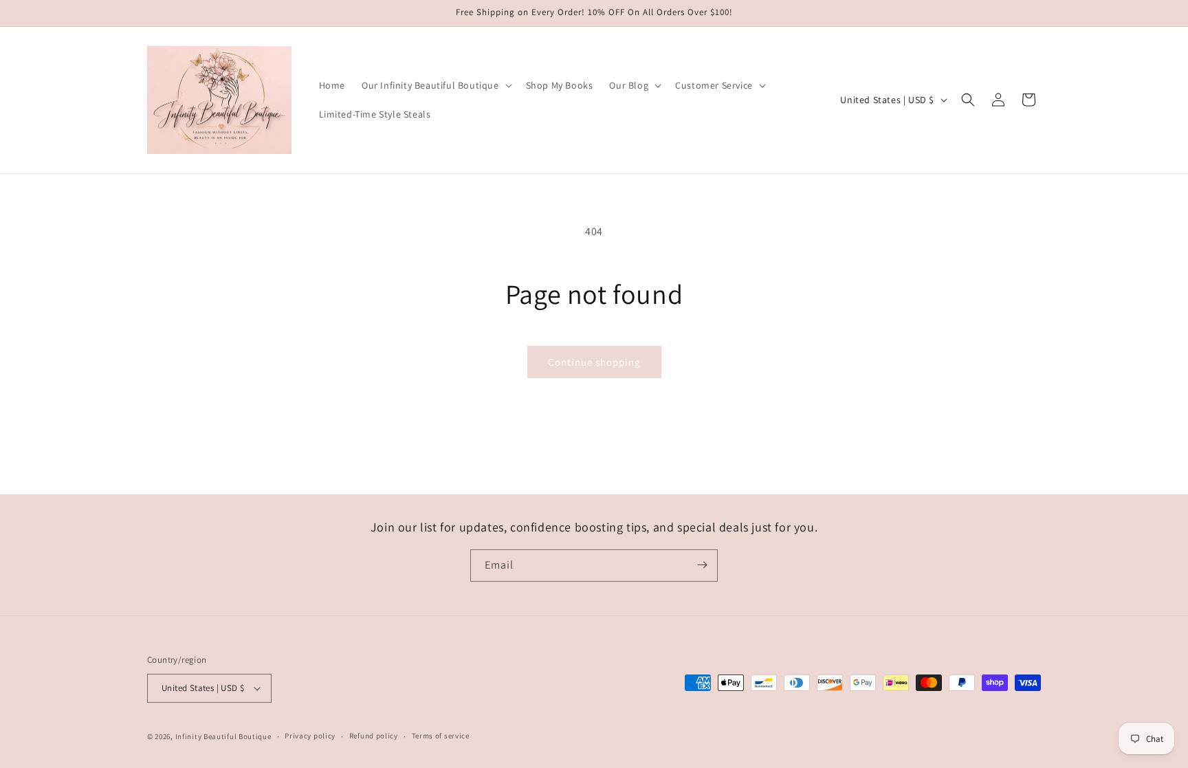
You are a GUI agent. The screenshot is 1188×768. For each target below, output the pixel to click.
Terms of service (441, 735)
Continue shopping (594, 362)
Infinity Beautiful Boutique (223, 736)
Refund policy (373, 735)
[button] (435, 85)
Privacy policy (310, 735)
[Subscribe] (702, 565)
